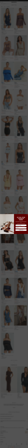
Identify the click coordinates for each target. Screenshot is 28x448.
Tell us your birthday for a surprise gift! (20, 226)
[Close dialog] (27, 214)
